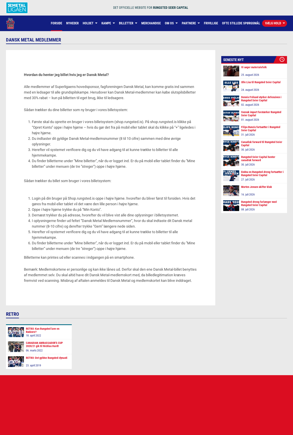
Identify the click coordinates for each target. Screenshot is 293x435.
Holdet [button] (88, 23)
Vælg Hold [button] (273, 23)
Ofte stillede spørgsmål (241, 23)
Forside (56, 23)
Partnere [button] (189, 23)
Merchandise (151, 23)
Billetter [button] (126, 23)
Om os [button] (169, 23)
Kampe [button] (106, 23)
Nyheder (72, 23)
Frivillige (211, 23)
